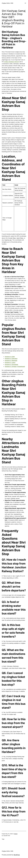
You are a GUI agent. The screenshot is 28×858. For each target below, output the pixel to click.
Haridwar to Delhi (10, 356)
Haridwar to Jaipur (10, 362)
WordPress (17, 855)
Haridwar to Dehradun (11, 358)
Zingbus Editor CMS (7, 3)
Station (15, 833)
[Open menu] (25, 3)
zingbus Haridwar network (11, 61)
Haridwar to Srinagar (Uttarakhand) (15, 366)
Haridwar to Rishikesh (11, 360)
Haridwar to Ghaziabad (11, 364)
